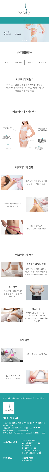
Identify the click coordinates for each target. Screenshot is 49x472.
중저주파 (42, 62)
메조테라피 (18, 62)
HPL (7, 62)
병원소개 (6, 398)
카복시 (30, 62)
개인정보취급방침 (27, 398)
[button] (24, 20)
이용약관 (15, 398)
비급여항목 (39, 398)
